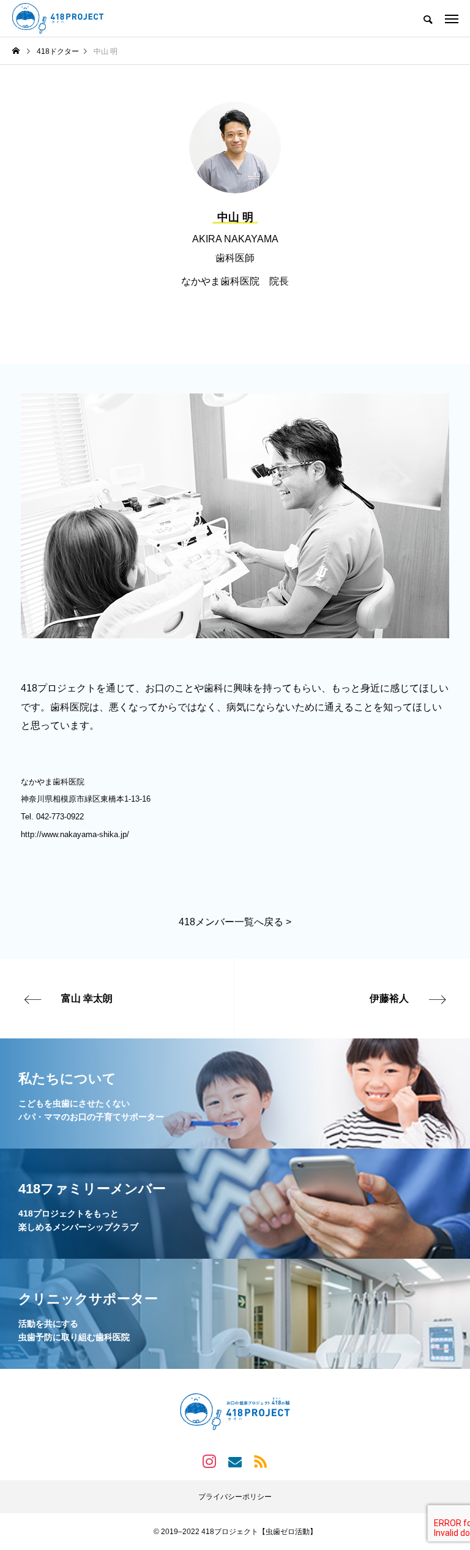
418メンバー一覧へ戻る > (235, 922)
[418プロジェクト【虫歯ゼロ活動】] (57, 18)
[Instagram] (209, 1461)
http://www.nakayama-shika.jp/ (75, 834)
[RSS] (260, 1461)
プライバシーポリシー (235, 1496)
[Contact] (235, 1461)
